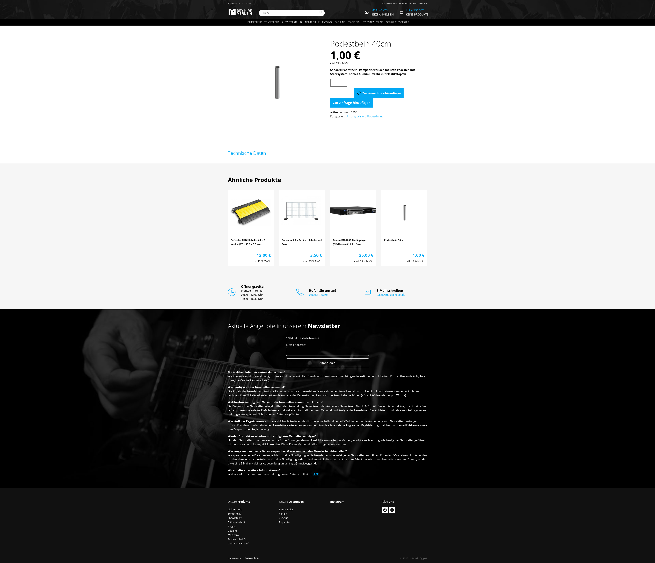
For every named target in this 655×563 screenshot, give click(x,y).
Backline (339, 22)
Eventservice (286, 509)
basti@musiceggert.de (391, 295)
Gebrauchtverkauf (397, 22)
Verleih (283, 513)
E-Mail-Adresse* (296, 345)
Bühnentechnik (309, 22)
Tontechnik (271, 22)
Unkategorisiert (356, 116)
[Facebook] (385, 510)
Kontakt (247, 3)
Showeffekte (289, 22)
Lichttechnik (254, 22)
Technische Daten (247, 153)
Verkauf (283, 518)
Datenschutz (252, 558)
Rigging (327, 22)
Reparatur (285, 522)
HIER (316, 474)
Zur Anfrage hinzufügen (351, 102)
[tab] (247, 153)
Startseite (234, 3)
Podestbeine (375, 116)
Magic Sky (354, 22)
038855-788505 (318, 295)
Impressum (234, 558)
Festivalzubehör (373, 22)
